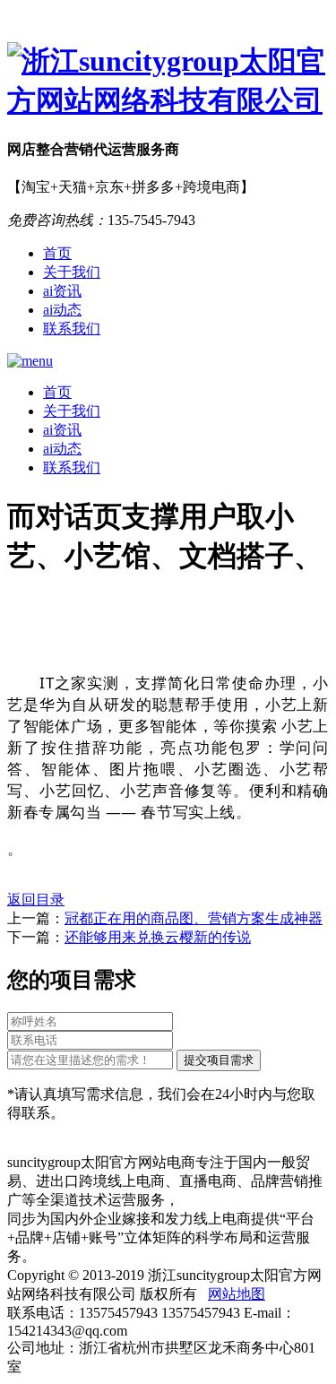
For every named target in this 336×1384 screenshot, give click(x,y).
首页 (57, 253)
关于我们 (71, 272)
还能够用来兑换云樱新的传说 (158, 937)
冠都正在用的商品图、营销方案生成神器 (194, 918)
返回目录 (36, 899)
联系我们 (71, 328)
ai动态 (62, 309)
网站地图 (236, 1294)
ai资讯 (62, 290)
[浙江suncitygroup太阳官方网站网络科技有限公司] (168, 81)
